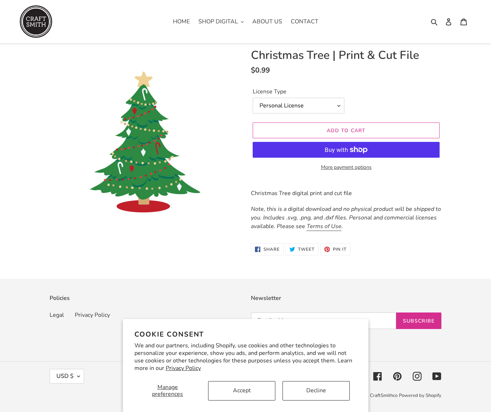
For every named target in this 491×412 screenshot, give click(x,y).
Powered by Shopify (420, 395)
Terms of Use (324, 226)
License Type (269, 92)
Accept (242, 390)
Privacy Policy (183, 368)
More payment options (346, 167)
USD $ (65, 376)
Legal (57, 315)
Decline (316, 390)
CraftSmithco (384, 395)
